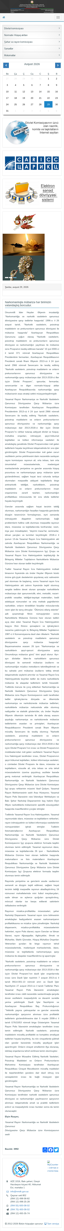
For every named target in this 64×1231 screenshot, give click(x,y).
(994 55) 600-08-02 (20, 1205)
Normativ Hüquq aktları (16, 35)
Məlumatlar (10, 55)
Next (60, 246)
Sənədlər (8, 48)
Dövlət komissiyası (14, 28)
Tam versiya (53, 1223)
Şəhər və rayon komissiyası (18, 41)
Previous (3, 246)
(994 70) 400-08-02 (20, 1209)
